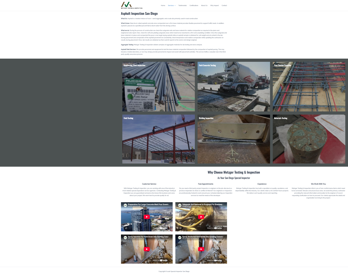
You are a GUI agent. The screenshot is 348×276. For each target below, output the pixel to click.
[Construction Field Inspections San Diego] (158, 139)
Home (163, 5)
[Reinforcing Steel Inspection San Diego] (158, 86)
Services (171, 5)
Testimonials (182, 5)
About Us (204, 5)
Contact (224, 5)
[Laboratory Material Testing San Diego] (309, 139)
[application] (175, 5)
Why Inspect (214, 5)
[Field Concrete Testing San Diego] (234, 86)
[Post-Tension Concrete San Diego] (309, 86)
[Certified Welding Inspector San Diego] (234, 139)
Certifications (194, 5)
